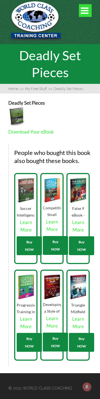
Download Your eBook (31, 132)
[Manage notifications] (86, 386)
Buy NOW (29, 246)
